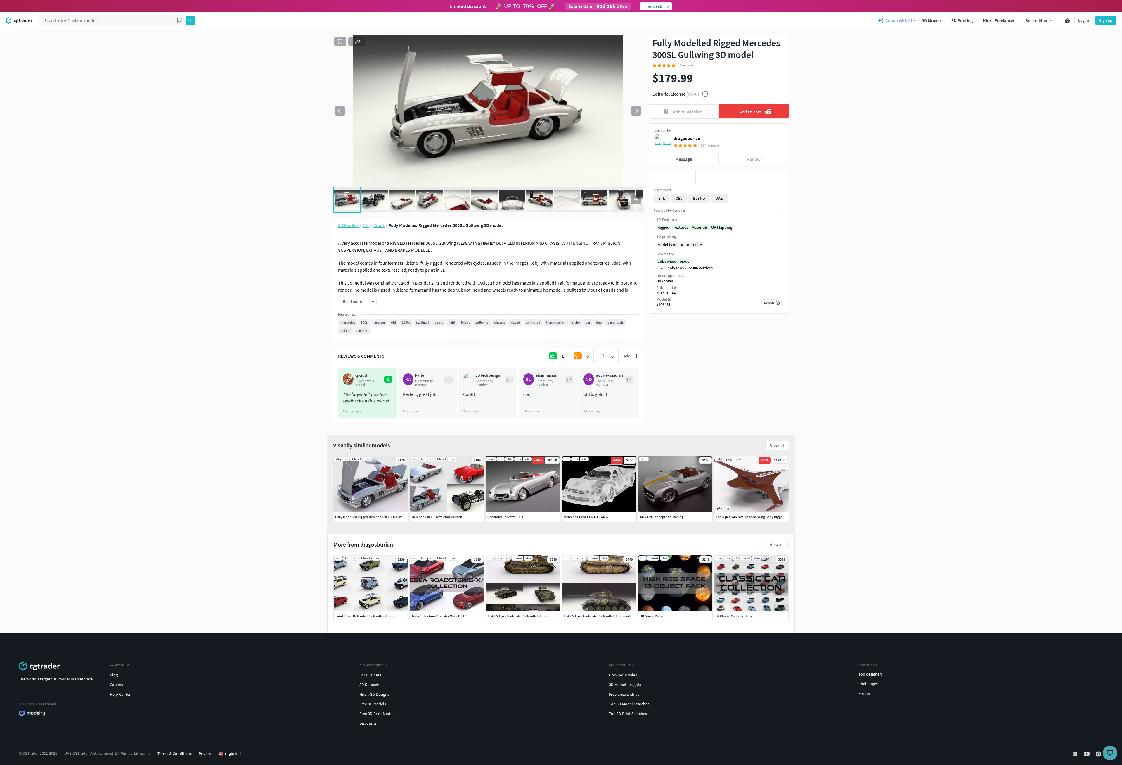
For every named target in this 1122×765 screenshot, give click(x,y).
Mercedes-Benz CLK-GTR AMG (586, 517)
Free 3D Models (372, 704)
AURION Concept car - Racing (661, 517)
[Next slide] (636, 111)
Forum (864, 693)
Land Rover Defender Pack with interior (364, 616)
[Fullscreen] (340, 41)
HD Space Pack (651, 616)
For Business (370, 675)
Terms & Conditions (174, 753)
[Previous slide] (340, 111)
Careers (116, 684)
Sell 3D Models (621, 664)
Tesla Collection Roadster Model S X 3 (438, 616)
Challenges (868, 683)
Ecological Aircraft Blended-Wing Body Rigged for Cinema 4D (761, 517)
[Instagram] (1099, 754)
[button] (179, 20)
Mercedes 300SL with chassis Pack (436, 517)
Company (117, 664)
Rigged (663, 227)
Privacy (205, 753)
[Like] (672, 177)
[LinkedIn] (1075, 754)
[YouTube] (1087, 754)
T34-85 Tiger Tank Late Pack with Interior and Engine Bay (605, 616)
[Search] (190, 20)
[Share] (765, 177)
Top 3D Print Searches (628, 713)
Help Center (120, 694)
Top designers (870, 674)
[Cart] (1067, 20)
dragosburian (686, 138)
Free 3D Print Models (377, 713)
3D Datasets (369, 684)
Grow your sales (623, 675)
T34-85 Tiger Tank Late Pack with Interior (518, 616)
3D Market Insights (625, 684)
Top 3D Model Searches (629, 704)
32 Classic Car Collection (734, 616)
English (227, 754)
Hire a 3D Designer (375, 694)
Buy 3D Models (371, 664)
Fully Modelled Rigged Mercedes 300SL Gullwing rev (373, 517)
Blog (114, 675)
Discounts (368, 723)
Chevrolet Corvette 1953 (505, 517)
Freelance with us (624, 694)
